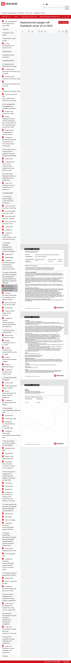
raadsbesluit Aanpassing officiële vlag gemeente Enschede (9, 588)
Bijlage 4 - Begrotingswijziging (7, 365)
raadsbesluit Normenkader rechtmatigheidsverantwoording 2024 (10, 434)
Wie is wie (29, 13)
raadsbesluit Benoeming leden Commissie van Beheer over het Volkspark (8, 465)
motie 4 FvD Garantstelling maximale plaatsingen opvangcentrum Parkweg (9, 630)
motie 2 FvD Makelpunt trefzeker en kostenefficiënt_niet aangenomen (8, 186)
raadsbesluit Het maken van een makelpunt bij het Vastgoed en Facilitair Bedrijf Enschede (8, 166)
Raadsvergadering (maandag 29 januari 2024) (31, 16)
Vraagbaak (37, 13)
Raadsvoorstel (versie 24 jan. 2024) (8, 112)
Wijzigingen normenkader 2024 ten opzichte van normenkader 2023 (8, 425)
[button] (67, 8)
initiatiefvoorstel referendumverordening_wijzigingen (10, 77)
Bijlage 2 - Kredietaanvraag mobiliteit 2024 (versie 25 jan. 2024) (9, 351)
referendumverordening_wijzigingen (10, 91)
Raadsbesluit (8, 489)
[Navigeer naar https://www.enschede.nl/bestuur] (9, 6)
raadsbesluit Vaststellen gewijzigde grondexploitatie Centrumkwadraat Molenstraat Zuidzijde (8, 265)
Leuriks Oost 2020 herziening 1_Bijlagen (8, 217)
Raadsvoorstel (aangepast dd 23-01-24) (9, 549)
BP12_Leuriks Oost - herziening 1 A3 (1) (9, 222)
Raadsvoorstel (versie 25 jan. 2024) (8, 336)
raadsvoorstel (9, 227)
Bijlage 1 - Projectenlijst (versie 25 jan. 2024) (8, 343)
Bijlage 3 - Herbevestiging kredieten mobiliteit (9, 359)
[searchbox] (53, 8)
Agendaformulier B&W (8, 449)
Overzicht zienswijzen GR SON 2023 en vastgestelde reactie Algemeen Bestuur (9, 296)
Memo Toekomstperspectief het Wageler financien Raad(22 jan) (9, 394)
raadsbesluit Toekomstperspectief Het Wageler (9, 402)
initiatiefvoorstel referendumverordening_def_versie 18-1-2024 (10, 71)
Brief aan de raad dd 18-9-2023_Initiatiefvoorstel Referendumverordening (9, 97)
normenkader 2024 (10, 418)
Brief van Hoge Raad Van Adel (9, 582)
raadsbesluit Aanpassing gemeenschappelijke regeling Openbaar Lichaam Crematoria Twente (8, 564)
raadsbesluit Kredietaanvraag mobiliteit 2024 (7, 372)
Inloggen (65, 661)
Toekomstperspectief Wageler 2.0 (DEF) (9, 387)
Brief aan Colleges (10, 520)
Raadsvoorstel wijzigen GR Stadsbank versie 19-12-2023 (8, 288)
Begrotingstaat (9, 257)
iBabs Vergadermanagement (51, 661)
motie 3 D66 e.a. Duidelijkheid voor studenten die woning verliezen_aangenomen (8, 607)
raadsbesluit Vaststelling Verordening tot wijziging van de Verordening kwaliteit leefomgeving (9, 142)
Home (11, 16)
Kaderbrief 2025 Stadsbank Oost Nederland (8, 313)
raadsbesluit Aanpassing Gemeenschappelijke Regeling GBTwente (8, 526)
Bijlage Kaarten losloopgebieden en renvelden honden (8, 132)
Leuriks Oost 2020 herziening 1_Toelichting (9, 207)
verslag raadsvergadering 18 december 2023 (8, 46)
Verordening (8, 483)
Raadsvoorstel (9, 159)
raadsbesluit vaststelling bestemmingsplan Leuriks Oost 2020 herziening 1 (9, 236)
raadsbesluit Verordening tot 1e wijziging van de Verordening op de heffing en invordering (8, 497)
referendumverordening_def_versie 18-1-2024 (10, 85)
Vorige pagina (64, 22)
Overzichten (20, 13)
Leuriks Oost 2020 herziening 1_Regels (8, 212)
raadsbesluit (8, 230)
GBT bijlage (8, 517)
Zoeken (44, 4)
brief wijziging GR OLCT (8, 555)
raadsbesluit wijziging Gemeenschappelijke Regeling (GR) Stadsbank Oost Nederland (9, 322)
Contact (43, 13)
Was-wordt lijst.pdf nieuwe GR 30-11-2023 (9, 304)
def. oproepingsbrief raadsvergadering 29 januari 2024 (9, 23)
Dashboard (4, 13)
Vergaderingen (12, 13)
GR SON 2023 (9, 308)
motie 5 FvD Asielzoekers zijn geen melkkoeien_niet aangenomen (8, 649)
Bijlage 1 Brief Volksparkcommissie (8, 457)
